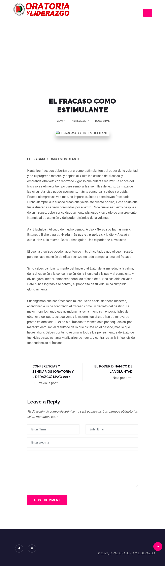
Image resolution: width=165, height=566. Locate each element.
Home (48, 52)
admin (61, 120)
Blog (98, 120)
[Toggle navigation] (147, 13)
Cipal (106, 120)
